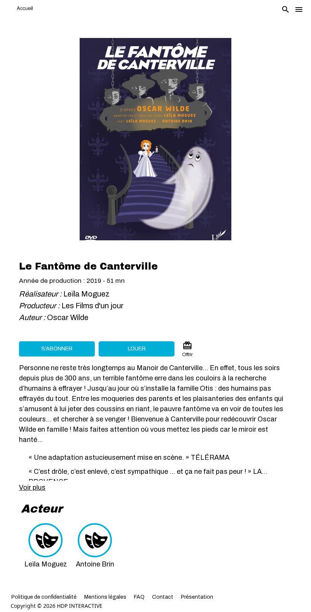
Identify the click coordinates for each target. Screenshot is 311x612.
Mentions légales (105, 597)
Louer (137, 349)
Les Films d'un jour (92, 305)
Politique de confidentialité (44, 597)
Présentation (197, 597)
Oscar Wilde (67, 317)
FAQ (139, 597)
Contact (162, 597)
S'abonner (56, 349)
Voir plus (32, 487)
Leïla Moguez (86, 294)
